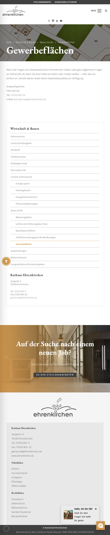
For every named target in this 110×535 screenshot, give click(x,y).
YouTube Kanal (19, 473)
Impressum (17, 499)
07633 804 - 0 (23, 443)
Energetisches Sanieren (27, 197)
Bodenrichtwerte (18, 257)
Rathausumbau (18, 136)
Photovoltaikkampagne (27, 203)
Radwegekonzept (19, 163)
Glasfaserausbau (18, 156)
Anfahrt (15, 469)
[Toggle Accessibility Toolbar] (6, 261)
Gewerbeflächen (24, 244)
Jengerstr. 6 (17, 434)
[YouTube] (57, 21)
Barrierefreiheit (19, 516)
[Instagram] (53, 21)
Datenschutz (18, 503)
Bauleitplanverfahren (26, 230)
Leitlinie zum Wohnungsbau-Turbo (32, 224)
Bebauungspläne (24, 217)
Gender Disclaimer (21, 512)
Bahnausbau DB (18, 170)
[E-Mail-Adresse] (61, 21)
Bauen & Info (17, 210)
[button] (96, 10)
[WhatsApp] (49, 21)
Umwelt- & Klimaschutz (21, 176)
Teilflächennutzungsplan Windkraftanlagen (36, 237)
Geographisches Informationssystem (28, 264)
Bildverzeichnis (19, 508)
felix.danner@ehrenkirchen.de (30, 99)
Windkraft (15, 150)
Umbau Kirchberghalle (21, 143)
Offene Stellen (18, 486)
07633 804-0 (20, 291)
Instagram (16, 477)
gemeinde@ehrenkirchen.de (23, 297)
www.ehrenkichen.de (22, 456)
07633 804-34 (18, 95)
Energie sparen (23, 183)
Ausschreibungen (19, 250)
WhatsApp (16, 481)
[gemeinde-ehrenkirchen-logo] (14, 11)
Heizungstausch (23, 190)
